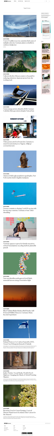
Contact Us (14, 429)
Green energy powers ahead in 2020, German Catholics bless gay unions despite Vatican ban (18, 110)
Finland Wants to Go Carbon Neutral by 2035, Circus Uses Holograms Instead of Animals (18, 343)
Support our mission (15, 430)
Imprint (24, 429)
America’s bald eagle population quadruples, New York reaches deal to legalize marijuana (19, 176)
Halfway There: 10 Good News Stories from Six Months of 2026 (46, 81)
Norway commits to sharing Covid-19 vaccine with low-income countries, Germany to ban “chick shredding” (19, 210)
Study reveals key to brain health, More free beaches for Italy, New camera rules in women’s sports (46, 61)
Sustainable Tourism (6, 429)
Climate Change (6, 427)
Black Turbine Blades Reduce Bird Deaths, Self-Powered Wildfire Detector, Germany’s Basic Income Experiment (19, 312)
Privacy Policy (24, 427)
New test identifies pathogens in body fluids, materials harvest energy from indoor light (17, 279)
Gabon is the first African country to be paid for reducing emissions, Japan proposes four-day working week (19, 78)
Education (5, 430)
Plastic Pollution (6, 428)
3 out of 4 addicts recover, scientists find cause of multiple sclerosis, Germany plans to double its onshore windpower (19, 43)
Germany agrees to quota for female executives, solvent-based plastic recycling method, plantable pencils (19, 245)
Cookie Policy (24, 428)
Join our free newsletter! (44, 17)
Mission (14, 427)
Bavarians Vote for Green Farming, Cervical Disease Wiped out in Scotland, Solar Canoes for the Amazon (19, 412)
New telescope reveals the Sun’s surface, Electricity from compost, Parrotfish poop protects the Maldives (46, 71)
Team (14, 428)
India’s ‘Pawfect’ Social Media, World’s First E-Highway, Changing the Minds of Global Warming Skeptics (19, 375)
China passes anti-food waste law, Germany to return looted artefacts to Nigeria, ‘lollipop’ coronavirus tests (18, 143)
